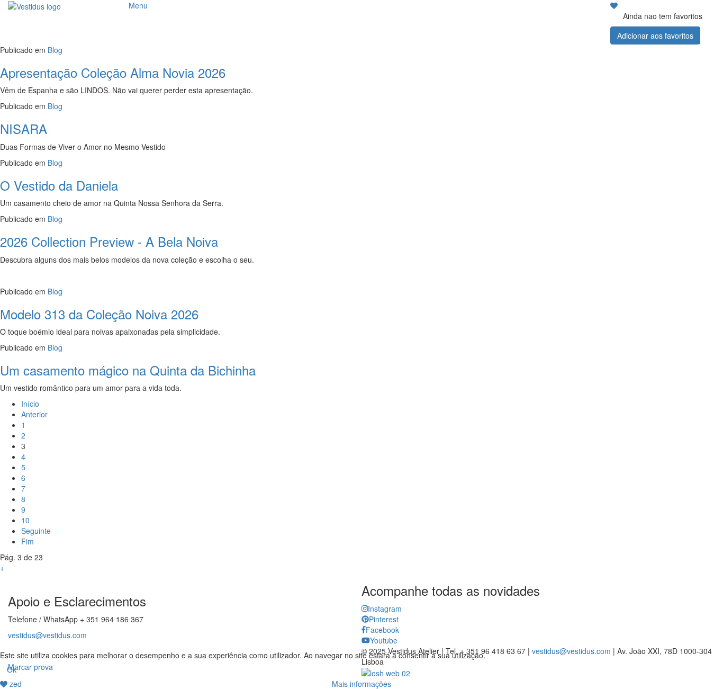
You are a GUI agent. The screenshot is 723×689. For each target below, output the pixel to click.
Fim (27, 541)
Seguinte (36, 530)
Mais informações (361, 683)
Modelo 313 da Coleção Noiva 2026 (99, 314)
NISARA (23, 128)
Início (30, 403)
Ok (11, 669)
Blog (55, 49)
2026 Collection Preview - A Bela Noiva (109, 241)
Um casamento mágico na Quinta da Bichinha (128, 370)
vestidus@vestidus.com (47, 635)
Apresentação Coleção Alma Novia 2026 (112, 72)
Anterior (34, 414)
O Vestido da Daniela (59, 185)
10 (25, 520)
